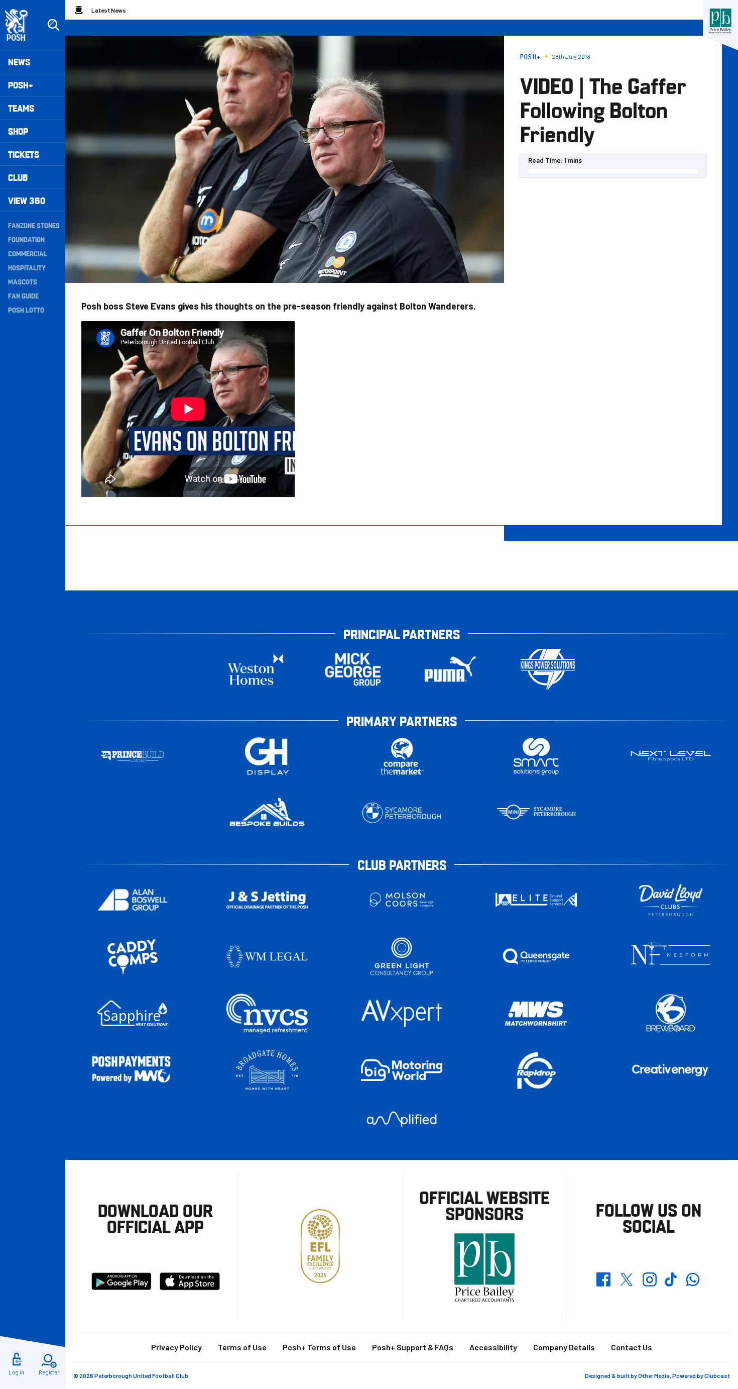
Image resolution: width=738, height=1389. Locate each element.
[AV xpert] (401, 1013)
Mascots (22, 281)
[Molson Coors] (401, 899)
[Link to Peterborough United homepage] (21, 25)
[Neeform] (670, 956)
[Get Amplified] (401, 1119)
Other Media (654, 1375)
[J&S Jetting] (267, 900)
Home (78, 10)
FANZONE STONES (34, 225)
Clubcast (717, 1375)
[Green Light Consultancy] (401, 956)
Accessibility (493, 1347)
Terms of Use (242, 1347)
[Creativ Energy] (670, 1070)
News (19, 61)
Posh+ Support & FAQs (412, 1347)
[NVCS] (267, 1013)
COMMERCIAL (27, 253)
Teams (21, 108)
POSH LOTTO (26, 310)
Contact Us (631, 1347)
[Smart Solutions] (536, 756)
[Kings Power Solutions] (547, 669)
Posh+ (20, 84)
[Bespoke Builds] (267, 812)
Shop (18, 131)
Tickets (23, 154)
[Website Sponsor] (720, 21)
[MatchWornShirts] (536, 1013)
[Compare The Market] (401, 756)
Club (18, 177)
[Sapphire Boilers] (132, 1013)
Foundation (26, 239)
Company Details (564, 1347)
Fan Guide (23, 295)
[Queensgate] (536, 956)
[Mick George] (353, 669)
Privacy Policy (176, 1347)
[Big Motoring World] (401, 1070)
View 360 (26, 200)
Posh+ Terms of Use (319, 1347)
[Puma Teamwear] (450, 669)
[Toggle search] (53, 25)
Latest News (108, 10)
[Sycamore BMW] (401, 812)
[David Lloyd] (670, 899)
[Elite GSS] (536, 899)
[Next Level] (670, 756)
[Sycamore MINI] (536, 812)
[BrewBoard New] (670, 1013)
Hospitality (27, 267)
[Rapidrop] (536, 1070)
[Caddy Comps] (132, 956)
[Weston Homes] (255, 669)
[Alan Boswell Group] (132, 899)
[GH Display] (267, 756)
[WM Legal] (267, 956)
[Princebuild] (132, 756)
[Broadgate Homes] (267, 1070)
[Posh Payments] (132, 1070)
